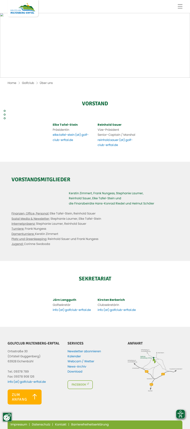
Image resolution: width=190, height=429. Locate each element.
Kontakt (60, 424)
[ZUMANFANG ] (25, 403)
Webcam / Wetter (82, 361)
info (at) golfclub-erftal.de (72, 309)
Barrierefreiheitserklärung (90, 424)
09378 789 (21, 371)
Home (12, 83)
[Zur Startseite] (23, 8)
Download (76, 371)
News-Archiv (78, 366)
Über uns (46, 83)
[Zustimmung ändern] (7, 417)
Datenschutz (41, 424)
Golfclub (28, 83)
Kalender (75, 356)
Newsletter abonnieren (85, 351)
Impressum (19, 424)
